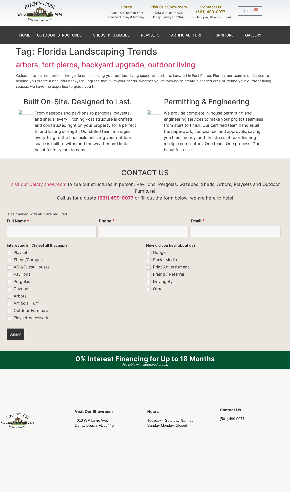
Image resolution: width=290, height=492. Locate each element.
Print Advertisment (171, 267)
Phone (107, 221)
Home (24, 35)
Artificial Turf (186, 35)
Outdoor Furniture (31, 310)
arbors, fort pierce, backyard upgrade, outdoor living (105, 64)
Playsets (150, 35)
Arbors (20, 296)
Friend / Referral (168, 274)
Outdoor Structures (59, 35)
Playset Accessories (32, 318)
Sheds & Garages (111, 35)
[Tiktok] (158, 483)
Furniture (223, 35)
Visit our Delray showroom (38, 184)
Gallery (253, 35)
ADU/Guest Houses (32, 267)
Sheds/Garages (28, 260)
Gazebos (22, 289)
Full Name (18, 221)
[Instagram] (145, 483)
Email (198, 221)
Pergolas (22, 281)
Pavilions (22, 274)
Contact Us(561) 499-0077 (210, 9)
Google (160, 252)
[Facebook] (131, 483)
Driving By (163, 281)
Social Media (165, 260)
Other (158, 289)
